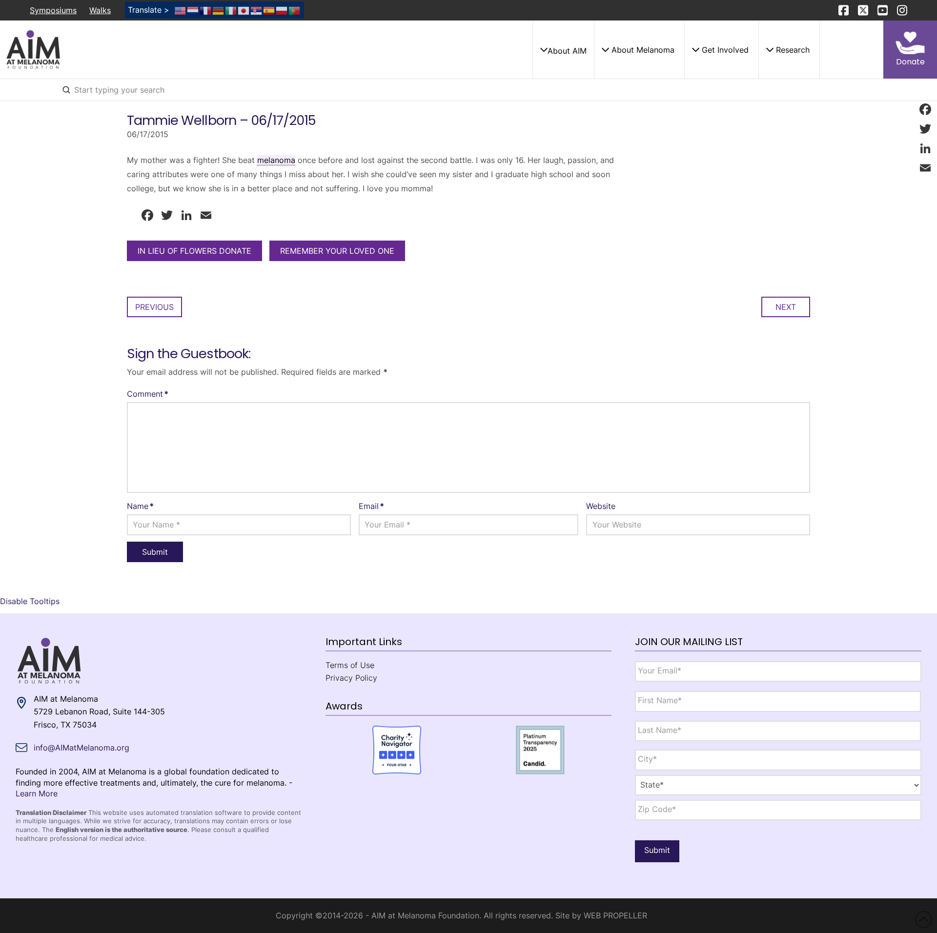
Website (600, 506)
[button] (563, 50)
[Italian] (231, 10)
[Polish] (282, 10)
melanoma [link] (276, 160)
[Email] (925, 168)
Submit (657, 850)
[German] (218, 10)
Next (785, 307)
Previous (154, 307)
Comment (147, 394)
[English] (180, 10)
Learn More (37, 793)
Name (140, 506)
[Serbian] (256, 10)
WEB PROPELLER (615, 915)
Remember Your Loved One (337, 251)
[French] (206, 10)
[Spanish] (269, 10)
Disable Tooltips (30, 601)
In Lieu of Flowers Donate (194, 251)
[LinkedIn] (925, 148)
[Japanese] (244, 10)
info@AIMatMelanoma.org (81, 747)
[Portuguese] (294, 10)
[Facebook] (925, 109)
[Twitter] (925, 129)
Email (371, 506)
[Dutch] (193, 10)
